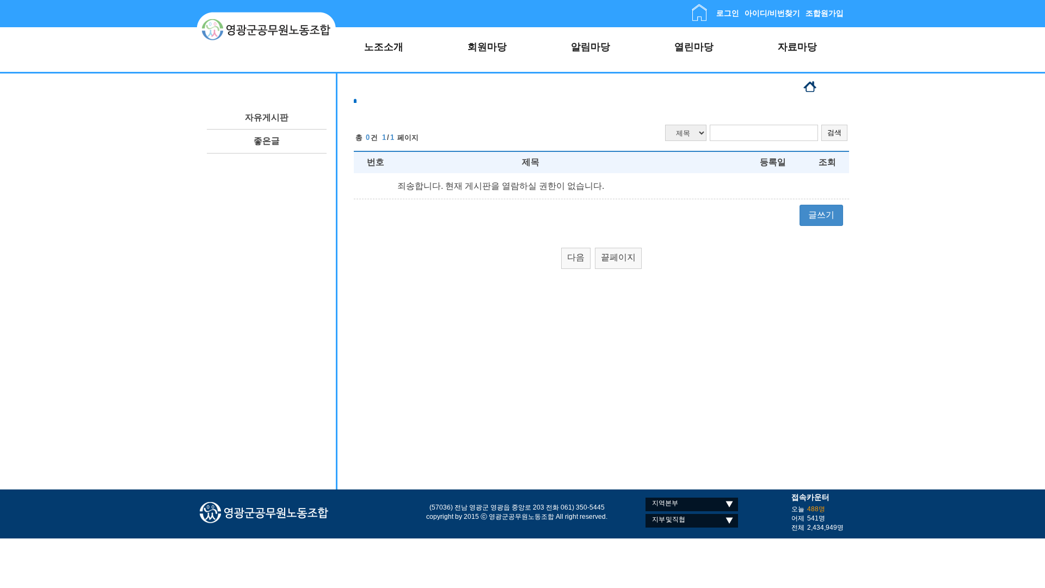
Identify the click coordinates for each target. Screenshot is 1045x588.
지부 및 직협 (668, 519)
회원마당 (487, 46)
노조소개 (383, 46)
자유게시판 (266, 117)
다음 (576, 257)
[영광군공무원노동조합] (266, 16)
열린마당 (694, 46)
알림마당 (590, 46)
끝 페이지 (618, 257)
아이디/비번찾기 (772, 13)
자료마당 (797, 46)
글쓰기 (821, 214)
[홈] (699, 8)
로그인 (727, 13)
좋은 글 (267, 140)
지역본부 (665, 503)
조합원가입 (825, 13)
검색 (834, 132)
